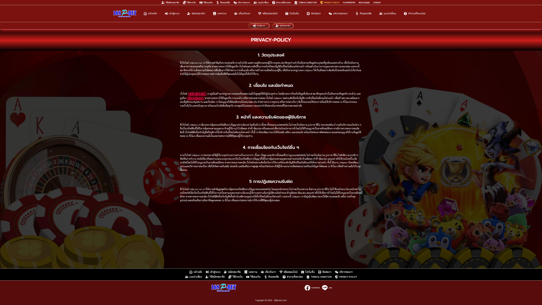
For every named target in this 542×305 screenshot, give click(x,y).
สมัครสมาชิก (198, 13)
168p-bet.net (197, 93)
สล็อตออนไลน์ (270, 13)
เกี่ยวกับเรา (244, 13)
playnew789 (349, 2)
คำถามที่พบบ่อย (283, 2)
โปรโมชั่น (294, 13)
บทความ (221, 13)
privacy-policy (331, 2)
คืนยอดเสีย (225, 2)
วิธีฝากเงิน (191, 2)
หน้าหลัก (152, 13)
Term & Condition (307, 2)
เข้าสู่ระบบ (174, 13)
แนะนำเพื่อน (263, 2)
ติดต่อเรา (316, 13)
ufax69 (377, 2)
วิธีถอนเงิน (208, 2)
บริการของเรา (244, 2)
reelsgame (364, 2)
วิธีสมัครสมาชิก (172, 2)
